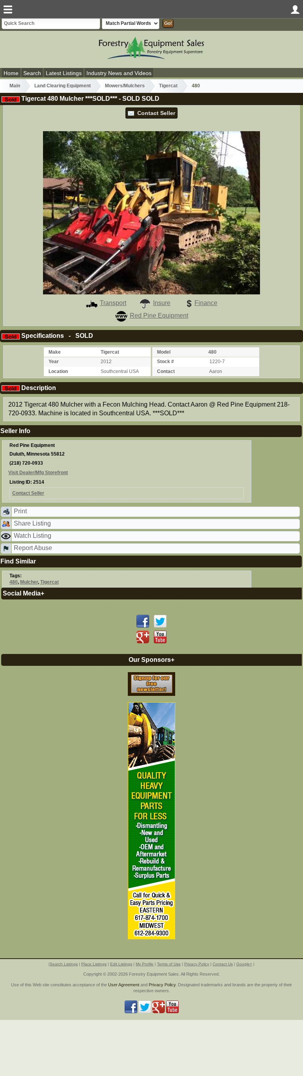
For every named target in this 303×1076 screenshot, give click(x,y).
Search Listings (64, 964)
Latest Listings (64, 73)
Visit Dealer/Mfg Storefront (38, 472)
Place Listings (94, 964)
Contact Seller (154, 113)
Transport (113, 303)
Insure (161, 303)
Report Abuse (33, 548)
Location (58, 371)
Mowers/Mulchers (125, 86)
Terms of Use (169, 964)
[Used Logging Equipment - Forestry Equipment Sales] (151, 47)
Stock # (165, 361)
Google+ (244, 964)
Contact (166, 371)
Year (54, 361)
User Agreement (123, 984)
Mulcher (29, 582)
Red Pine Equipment (159, 315)
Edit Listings (121, 964)
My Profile (144, 964)
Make (55, 352)
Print (20, 511)
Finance (206, 303)
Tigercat (168, 86)
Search (32, 73)
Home (11, 73)
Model (163, 352)
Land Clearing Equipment (62, 86)
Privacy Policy (196, 964)
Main (14, 86)
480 (196, 86)
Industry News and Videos (119, 73)
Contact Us (223, 964)
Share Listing (32, 523)
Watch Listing (32, 535)
